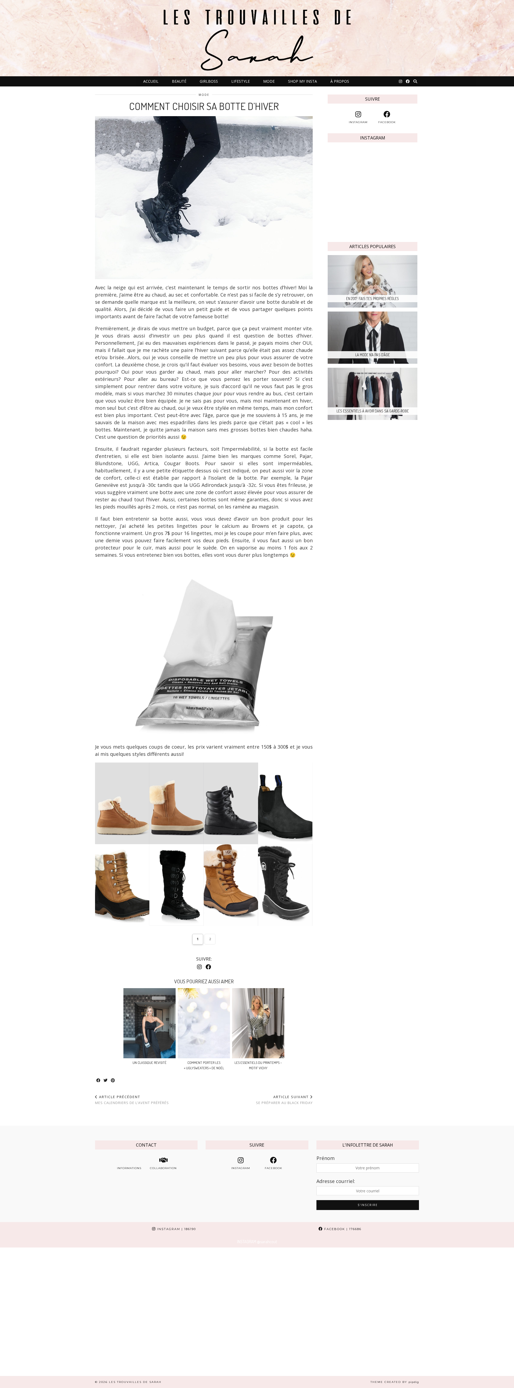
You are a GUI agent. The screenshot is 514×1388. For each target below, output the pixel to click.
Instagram (176, 1229)
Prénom (325, 1158)
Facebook (342, 1229)
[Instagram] (400, 81)
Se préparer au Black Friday (284, 1099)
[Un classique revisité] (149, 1023)
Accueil (150, 81)
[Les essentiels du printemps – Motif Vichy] (258, 1023)
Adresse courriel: (335, 1181)
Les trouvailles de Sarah (135, 1382)
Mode (269, 81)
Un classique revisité (150, 1062)
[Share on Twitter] (105, 1080)
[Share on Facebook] (98, 1080)
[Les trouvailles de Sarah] (257, 38)
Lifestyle (240, 81)
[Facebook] (408, 81)
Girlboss (209, 81)
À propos (339, 81)
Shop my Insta (302, 81)
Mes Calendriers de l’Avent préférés (132, 1099)
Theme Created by (395, 1382)
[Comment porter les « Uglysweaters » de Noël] (204, 1023)
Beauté (179, 81)
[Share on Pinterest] (113, 1080)
